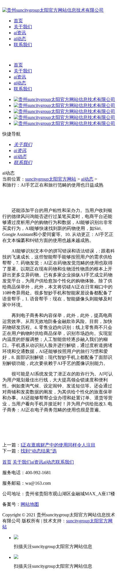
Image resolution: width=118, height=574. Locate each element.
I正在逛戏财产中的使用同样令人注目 (58, 444)
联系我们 (23, 44)
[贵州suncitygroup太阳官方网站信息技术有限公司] (53, 10)
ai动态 (20, 38)
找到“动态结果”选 (39, 450)
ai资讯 (20, 32)
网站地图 (30, 504)
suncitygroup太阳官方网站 (50, 179)
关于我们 (23, 26)
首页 (18, 20)
